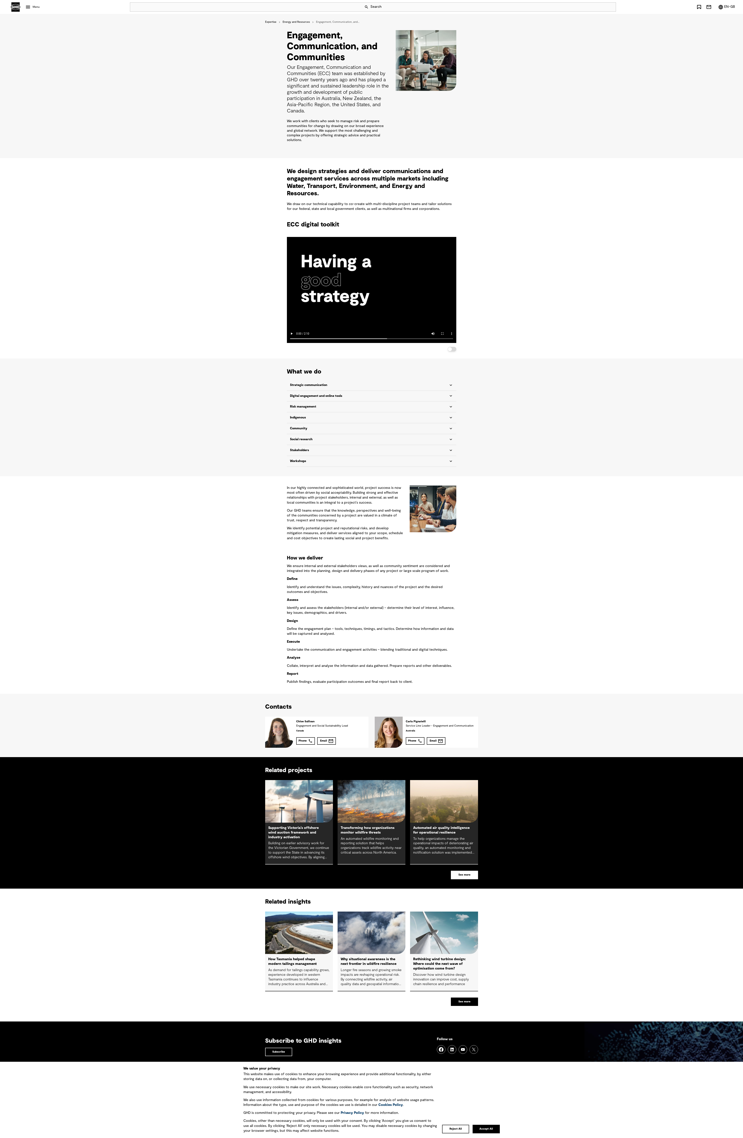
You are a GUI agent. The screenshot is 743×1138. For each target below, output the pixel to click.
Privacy (352, 1113)
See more (464, 874)
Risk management (303, 406)
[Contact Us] (708, 7)
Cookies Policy (390, 1105)
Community (298, 428)
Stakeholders (299, 450)
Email (323, 740)
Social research (301, 439)
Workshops (298, 461)
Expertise (270, 22)
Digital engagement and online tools (316, 395)
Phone (303, 740)
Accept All (486, 1128)
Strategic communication (308, 385)
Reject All (455, 1128)
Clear (602, 7)
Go (611, 7)
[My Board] (699, 7)
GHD (15, 7)
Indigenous (298, 417)
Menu (36, 7)
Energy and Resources (296, 22)
